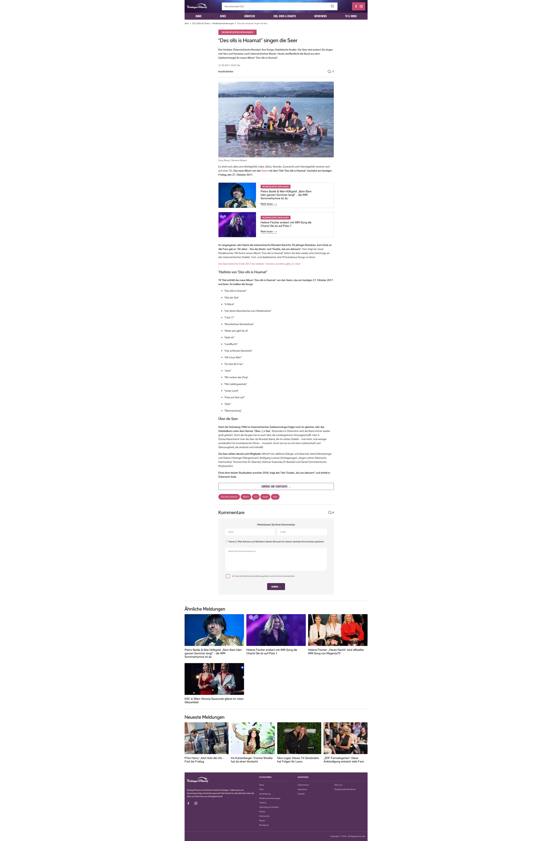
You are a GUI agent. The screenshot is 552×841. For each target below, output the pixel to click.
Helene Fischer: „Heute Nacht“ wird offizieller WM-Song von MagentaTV (336, 651)
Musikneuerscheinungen (223, 23)
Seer (275, 496)
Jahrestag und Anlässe (269, 807)
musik (265, 496)
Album (246, 496)
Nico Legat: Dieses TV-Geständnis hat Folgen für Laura (298, 759)
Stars (261, 789)
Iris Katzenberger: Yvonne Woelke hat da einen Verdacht (252, 759)
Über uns (338, 785)
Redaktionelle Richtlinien (345, 789)
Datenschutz (303, 785)
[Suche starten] (332, 6)
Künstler (249, 16)
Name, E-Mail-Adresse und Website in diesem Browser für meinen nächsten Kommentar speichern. (276, 541)
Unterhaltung (265, 793)
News (223, 16)
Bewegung (264, 825)
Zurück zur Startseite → (276, 486)
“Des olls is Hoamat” (229, 496)
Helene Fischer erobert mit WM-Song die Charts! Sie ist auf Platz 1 (286, 224)
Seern (265, 170)
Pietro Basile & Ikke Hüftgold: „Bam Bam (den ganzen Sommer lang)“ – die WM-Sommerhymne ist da (286, 194)
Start (187, 23)
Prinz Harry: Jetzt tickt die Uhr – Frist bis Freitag (204, 759)
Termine (262, 802)
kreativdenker (225, 71)
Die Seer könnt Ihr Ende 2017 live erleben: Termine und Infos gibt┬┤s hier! (259, 263)
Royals (262, 820)
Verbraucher (264, 816)
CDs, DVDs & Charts (284, 16)
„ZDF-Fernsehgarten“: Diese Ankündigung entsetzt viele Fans (344, 759)
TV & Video (351, 16)
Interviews (320, 16)
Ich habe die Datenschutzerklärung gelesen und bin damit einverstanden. (263, 576)
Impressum (302, 789)
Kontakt (301, 793)
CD (255, 496)
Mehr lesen (267, 203)
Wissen (262, 811)
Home (199, 16)
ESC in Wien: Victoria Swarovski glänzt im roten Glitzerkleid (214, 700)
